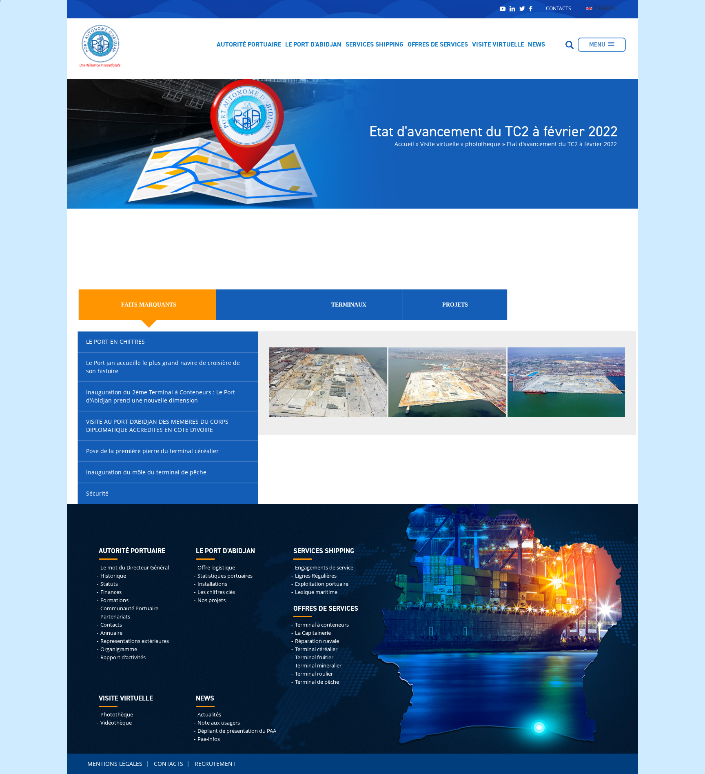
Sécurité (97, 493)
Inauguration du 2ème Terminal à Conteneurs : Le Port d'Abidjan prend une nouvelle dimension (160, 396)
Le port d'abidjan (225, 551)
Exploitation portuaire (321, 583)
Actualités (209, 714)
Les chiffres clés (216, 592)
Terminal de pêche (317, 681)
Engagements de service (324, 567)
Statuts (109, 583)
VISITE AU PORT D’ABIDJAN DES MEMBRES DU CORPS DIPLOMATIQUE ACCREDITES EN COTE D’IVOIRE (157, 426)
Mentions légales (114, 763)
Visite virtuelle (498, 45)
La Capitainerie (313, 632)
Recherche (569, 45)
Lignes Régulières (316, 575)
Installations (212, 583)
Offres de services (438, 45)
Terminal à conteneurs (322, 624)
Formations (114, 600)
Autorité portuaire (249, 45)
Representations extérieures (134, 641)
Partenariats (115, 616)
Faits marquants (148, 305)
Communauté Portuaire (129, 608)
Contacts (558, 8)
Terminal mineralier (318, 665)
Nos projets (211, 600)
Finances (111, 592)
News (536, 45)
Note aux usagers (218, 722)
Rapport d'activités (123, 657)
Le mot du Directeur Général (134, 567)
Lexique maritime (316, 592)
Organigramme (118, 649)
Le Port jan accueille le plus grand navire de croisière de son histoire (163, 367)
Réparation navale (317, 641)
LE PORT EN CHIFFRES (115, 341)
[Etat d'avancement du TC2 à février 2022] (328, 381)
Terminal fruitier (314, 657)
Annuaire (111, 632)
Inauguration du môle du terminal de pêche (146, 472)
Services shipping (374, 45)
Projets (455, 305)
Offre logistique (216, 567)
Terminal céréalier (316, 649)
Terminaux (348, 305)
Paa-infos (208, 739)
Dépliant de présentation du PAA (236, 730)
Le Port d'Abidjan (313, 45)
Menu (597, 45)
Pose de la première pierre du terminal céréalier (152, 451)
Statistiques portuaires (225, 575)
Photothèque (116, 714)
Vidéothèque (116, 722)
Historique (113, 575)
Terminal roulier (314, 673)
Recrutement (215, 763)
